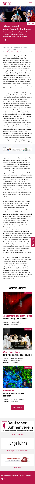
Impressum (22, 475)
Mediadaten (15, 475)
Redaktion (3, 475)
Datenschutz (28, 475)
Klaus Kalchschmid (12, 52)
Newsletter (9, 475)
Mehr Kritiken (17, 407)
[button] (3, 40)
